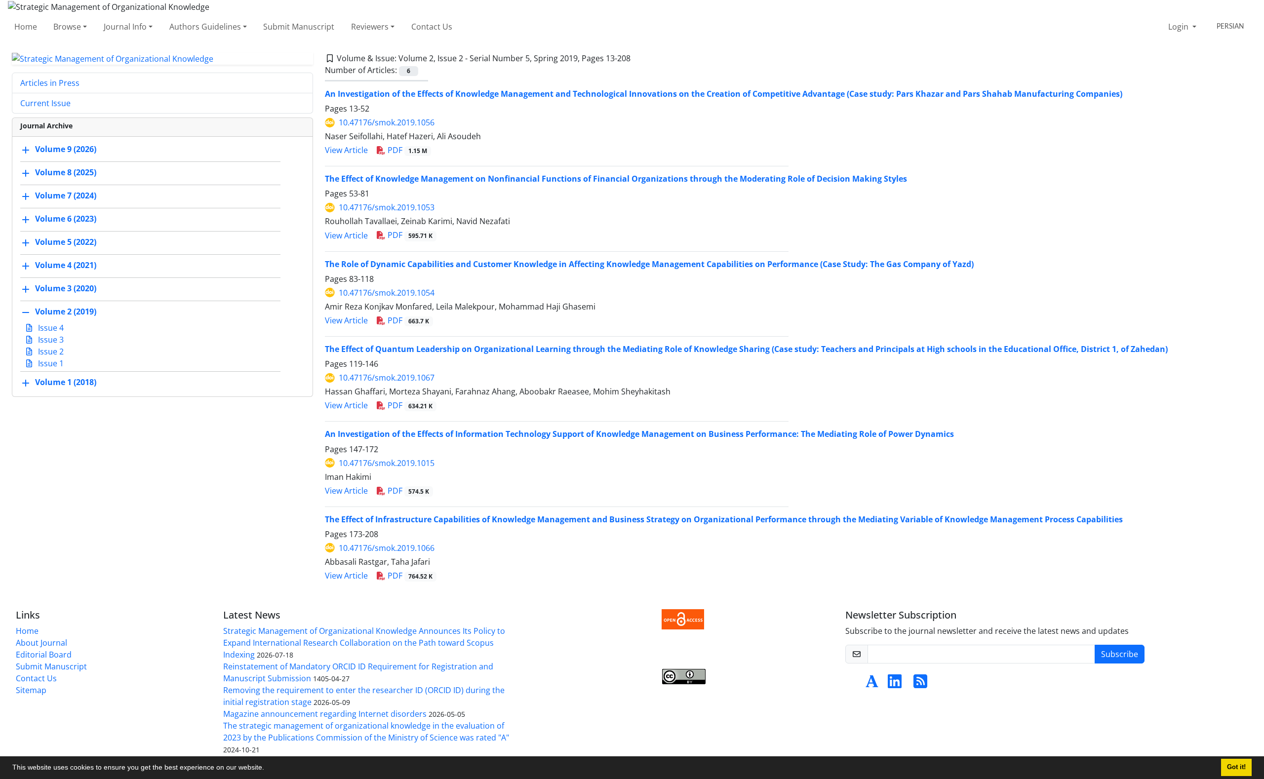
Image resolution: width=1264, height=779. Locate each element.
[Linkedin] (895, 684)
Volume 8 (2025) (65, 172)
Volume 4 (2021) (65, 265)
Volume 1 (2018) (65, 382)
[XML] (638, 58)
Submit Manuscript (298, 26)
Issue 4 (50, 327)
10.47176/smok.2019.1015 (386, 463)
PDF (406, 150)
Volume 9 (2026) (65, 149)
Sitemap (31, 690)
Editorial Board (44, 654)
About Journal (41, 642)
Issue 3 (50, 339)
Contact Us (431, 26)
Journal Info (125, 26)
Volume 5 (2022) (65, 242)
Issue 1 (50, 363)
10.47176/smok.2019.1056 (386, 122)
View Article (346, 150)
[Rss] (920, 684)
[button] (267, 768)
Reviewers (370, 26)
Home (25, 26)
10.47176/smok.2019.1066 (386, 548)
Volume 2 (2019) (65, 312)
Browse (67, 26)
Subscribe (1119, 654)
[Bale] (853, 684)
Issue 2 (50, 351)
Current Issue (45, 103)
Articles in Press (49, 83)
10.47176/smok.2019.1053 (386, 207)
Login (1179, 26)
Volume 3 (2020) (65, 288)
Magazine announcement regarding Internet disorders (325, 713)
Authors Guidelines (205, 26)
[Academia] (872, 684)
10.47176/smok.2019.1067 (386, 377)
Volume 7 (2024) (65, 196)
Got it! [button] (1236, 767)
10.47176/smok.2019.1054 (386, 292)
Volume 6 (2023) (65, 219)
